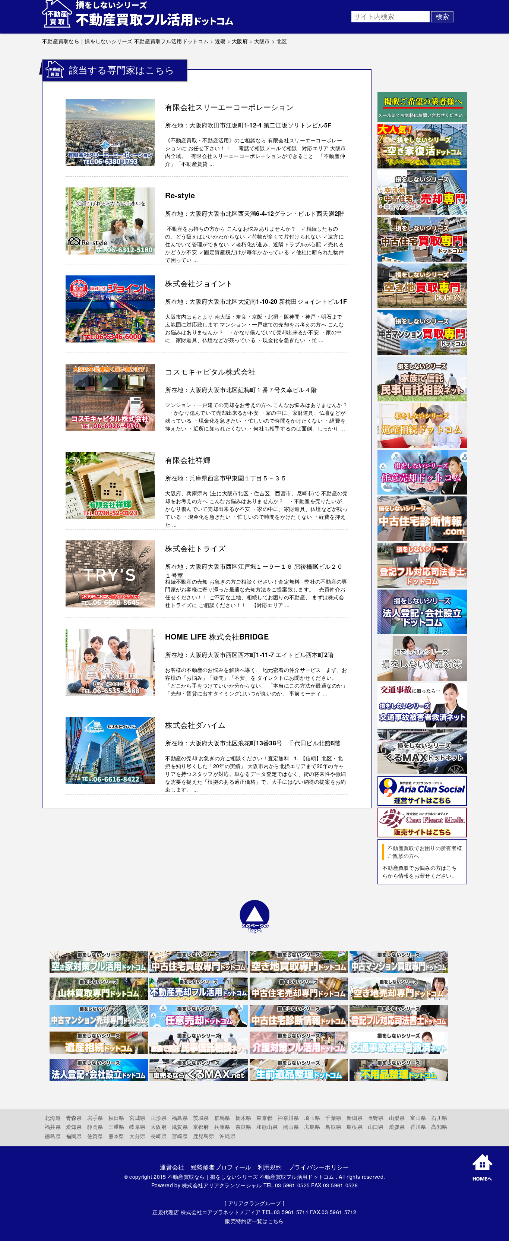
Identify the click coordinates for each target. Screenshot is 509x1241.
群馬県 (222, 1117)
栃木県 (243, 1117)
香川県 (418, 1126)
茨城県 (201, 1117)
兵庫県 (222, 1126)
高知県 (439, 1126)
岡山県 (291, 1126)
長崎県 (159, 1136)
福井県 (53, 1126)
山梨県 (397, 1117)
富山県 (418, 1117)
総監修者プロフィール (221, 1167)
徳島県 (53, 1136)
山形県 (159, 1117)
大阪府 (159, 1126)
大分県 (137, 1136)
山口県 (376, 1126)
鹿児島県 (203, 1136)
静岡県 (95, 1126)
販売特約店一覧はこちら (254, 1221)
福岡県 (74, 1136)
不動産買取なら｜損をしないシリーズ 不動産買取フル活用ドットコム (251, 1176)
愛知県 (74, 1126)
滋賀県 (180, 1126)
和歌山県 (267, 1126)
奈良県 (243, 1126)
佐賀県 (95, 1136)
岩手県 (95, 1117)
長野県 (376, 1117)
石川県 (439, 1117)
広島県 (312, 1126)
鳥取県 (333, 1126)
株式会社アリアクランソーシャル (222, 1185)
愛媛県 (397, 1126)
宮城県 (137, 1117)
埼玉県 (312, 1117)
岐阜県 (137, 1126)
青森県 (74, 1117)
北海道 (53, 1117)
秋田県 (116, 1117)
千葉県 (333, 1117)
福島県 (180, 1117)
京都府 (201, 1126)
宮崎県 (180, 1136)
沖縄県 (227, 1136)
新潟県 (355, 1117)
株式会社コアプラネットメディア (220, 1212)
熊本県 (116, 1136)
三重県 (116, 1126)
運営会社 (172, 1167)
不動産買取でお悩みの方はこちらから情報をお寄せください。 (419, 871)
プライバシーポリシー (318, 1167)
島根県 (355, 1126)
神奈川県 (288, 1117)
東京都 (264, 1117)
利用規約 (270, 1167)
